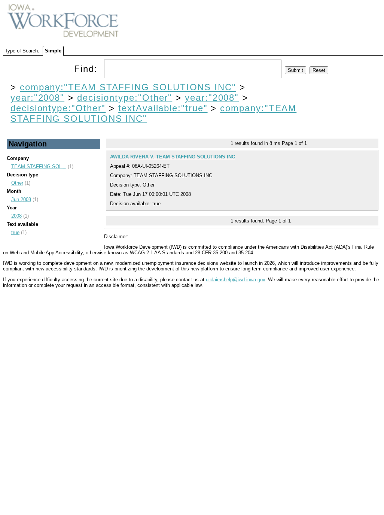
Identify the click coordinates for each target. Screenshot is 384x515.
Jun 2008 (21, 199)
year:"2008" (37, 98)
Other (17, 183)
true (15, 232)
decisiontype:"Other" (124, 98)
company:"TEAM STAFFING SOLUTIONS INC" (128, 87)
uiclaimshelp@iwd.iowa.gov (235, 279)
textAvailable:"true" (162, 108)
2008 (16, 216)
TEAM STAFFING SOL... (38, 166)
